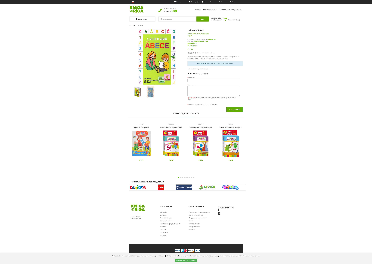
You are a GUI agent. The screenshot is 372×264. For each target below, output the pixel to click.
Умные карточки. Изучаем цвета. (231, 127)
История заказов (194, 227)
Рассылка (163, 235)
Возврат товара (194, 224)
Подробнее (191, 260)
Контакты (163, 229)
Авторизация (216, 18)
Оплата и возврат (166, 218)
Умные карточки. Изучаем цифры (171, 127)
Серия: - (190, 36)
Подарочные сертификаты (197, 218)
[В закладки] (141, 144)
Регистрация (218, 20)
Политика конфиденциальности (170, 224)
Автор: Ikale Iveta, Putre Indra (198, 34)
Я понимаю (180, 260)
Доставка (163, 215)
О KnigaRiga (163, 212)
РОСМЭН (141, 124)
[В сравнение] (148, 144)
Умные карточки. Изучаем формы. (201, 127)
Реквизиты (163, 227)
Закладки (192, 229)
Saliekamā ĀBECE (138, 26)
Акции (191, 221)
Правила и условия (166, 221)
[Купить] (134, 144)
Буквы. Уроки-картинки (141, 127)
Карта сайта (164, 232)
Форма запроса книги (196, 215)
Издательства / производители (199, 212)
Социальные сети (226, 207)
